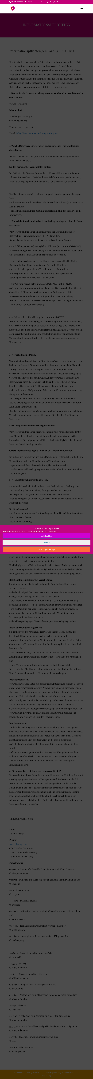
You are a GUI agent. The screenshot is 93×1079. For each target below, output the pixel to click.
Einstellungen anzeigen (46, 549)
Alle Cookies (46, 536)
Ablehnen (46, 542)
